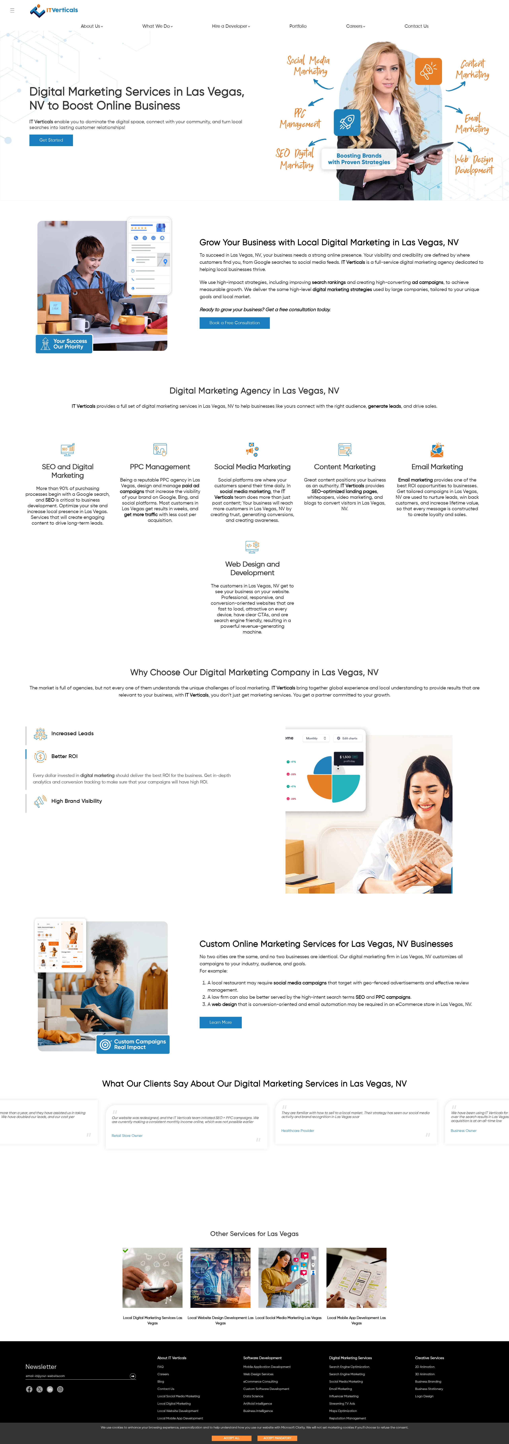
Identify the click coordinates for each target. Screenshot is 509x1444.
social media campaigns (300, 983)
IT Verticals (41, 121)
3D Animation (425, 1374)
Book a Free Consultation (235, 323)
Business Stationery (429, 1389)
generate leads (384, 406)
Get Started (51, 140)
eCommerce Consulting (260, 1381)
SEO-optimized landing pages (344, 491)
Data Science (253, 1396)
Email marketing (415, 480)
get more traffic (141, 514)
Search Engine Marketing (347, 1374)
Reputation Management (347, 1418)
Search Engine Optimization (349, 1367)
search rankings (329, 282)
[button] (133, 1376)
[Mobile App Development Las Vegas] (356, 1278)
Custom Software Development (266, 1389)
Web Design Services (258, 1374)
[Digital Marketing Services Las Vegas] (153, 1278)
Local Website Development (177, 1411)
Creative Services (429, 1358)
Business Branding (428, 1381)
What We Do (157, 26)
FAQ (160, 1367)
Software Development (262, 1358)
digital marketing (97, 775)
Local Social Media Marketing (178, 1396)
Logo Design (424, 1396)
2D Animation (425, 1367)
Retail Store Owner (59, 1136)
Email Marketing (340, 1389)
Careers (355, 26)
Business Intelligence (258, 1411)
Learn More (221, 1022)
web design (224, 1004)
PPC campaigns (393, 997)
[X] (39, 1389)
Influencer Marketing (343, 1396)
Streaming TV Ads (342, 1403)
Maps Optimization (343, 1411)
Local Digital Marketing (174, 1403)
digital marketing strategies (342, 289)
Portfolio (298, 26)
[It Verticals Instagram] (59, 1389)
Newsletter (40, 1367)
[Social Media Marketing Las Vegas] (288, 1278)
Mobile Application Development (267, 1367)
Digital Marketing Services (350, 1358)
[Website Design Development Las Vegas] (220, 1278)
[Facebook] (30, 1389)
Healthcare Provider (230, 1131)
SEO (49, 500)
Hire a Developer (231, 26)
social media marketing (245, 491)
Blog (160, 1381)
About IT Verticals (171, 1358)
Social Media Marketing (346, 1381)
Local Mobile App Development (180, 1418)
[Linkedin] (50, 1389)
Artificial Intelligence (257, 1403)
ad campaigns (427, 282)
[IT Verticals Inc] (54, 11)
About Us (92, 26)
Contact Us (416, 26)
